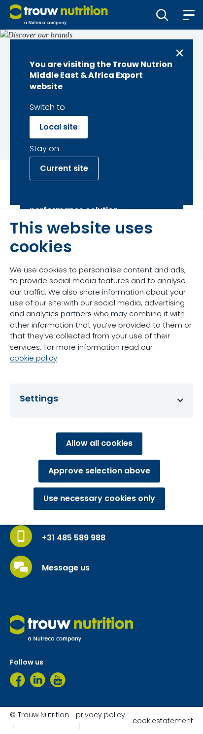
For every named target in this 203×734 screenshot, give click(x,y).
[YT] (58, 679)
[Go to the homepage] (71, 628)
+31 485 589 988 (73, 538)
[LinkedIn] (37, 679)
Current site (64, 168)
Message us (66, 568)
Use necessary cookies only (99, 498)
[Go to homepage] (59, 15)
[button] (162, 15)
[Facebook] (17, 679)
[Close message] (179, 53)
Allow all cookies (99, 443)
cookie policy (33, 358)
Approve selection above (99, 471)
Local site (58, 127)
